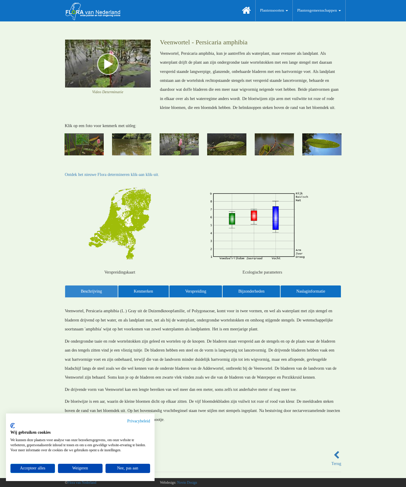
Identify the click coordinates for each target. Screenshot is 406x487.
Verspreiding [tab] (195, 291)
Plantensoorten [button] (272, 10)
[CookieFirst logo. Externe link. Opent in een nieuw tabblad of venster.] (12, 425)
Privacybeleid (138, 421)
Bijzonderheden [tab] (251, 291)
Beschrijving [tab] (91, 291)
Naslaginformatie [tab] (310, 291)
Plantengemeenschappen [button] (317, 10)
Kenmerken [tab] (143, 291)
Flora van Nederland (81, 482)
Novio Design (187, 482)
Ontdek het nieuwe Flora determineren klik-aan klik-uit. (112, 174)
